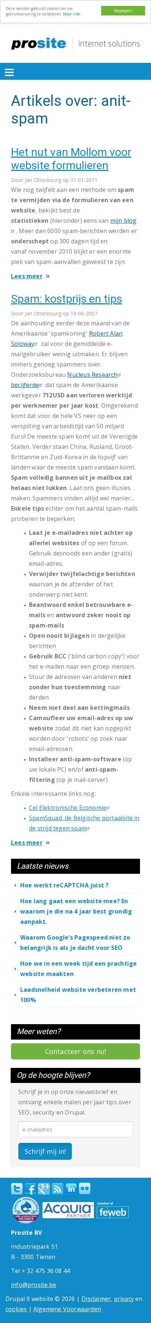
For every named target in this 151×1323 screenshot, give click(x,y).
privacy (124, 1299)
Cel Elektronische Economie (67, 808)
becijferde (25, 385)
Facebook (30, 1189)
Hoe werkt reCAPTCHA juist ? (64, 885)
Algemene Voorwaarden (67, 1309)
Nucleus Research (92, 375)
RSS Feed (57, 1189)
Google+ (44, 1189)
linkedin (71, 1189)
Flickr (85, 1188)
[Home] (75, 43)
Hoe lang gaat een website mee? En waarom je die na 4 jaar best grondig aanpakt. (76, 911)
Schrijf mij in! (45, 1151)
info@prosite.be (33, 1285)
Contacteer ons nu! (75, 1051)
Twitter (17, 1189)
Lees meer (27, 276)
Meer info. (72, 14)
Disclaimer (96, 1299)
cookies (16, 1309)
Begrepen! (123, 10)
